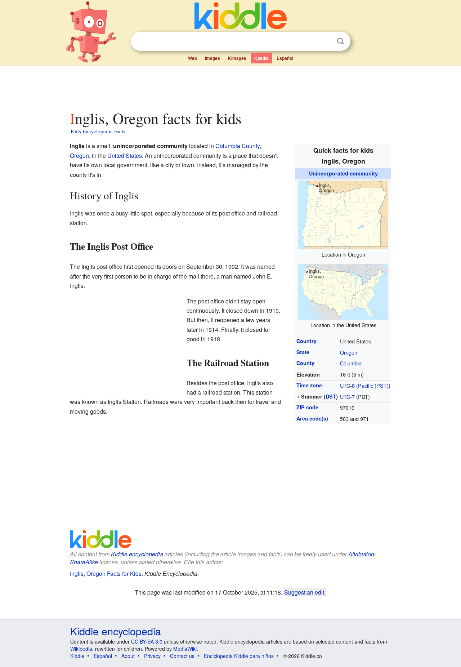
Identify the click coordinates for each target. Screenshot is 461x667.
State (302, 352)
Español (285, 58)
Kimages (237, 58)
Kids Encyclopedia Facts (98, 131)
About (128, 655)
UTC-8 (347, 385)
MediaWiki (185, 648)
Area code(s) (312, 418)
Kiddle (77, 655)
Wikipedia (81, 648)
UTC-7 (347, 396)
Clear (325, 41)
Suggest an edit (304, 592)
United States (124, 155)
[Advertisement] (230, 86)
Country (306, 340)
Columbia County (237, 146)
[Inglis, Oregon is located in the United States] (343, 291)
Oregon (348, 352)
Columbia (351, 363)
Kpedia (261, 58)
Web (192, 58)
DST (331, 396)
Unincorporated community (343, 173)
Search (340, 41)
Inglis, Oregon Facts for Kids (106, 573)
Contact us (182, 655)
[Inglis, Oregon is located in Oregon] (343, 214)
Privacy (152, 655)
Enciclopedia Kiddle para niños (239, 655)
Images (212, 58)
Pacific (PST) (373, 385)
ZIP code (307, 407)
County (305, 362)
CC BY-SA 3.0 (146, 641)
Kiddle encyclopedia (137, 554)
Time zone (309, 385)
